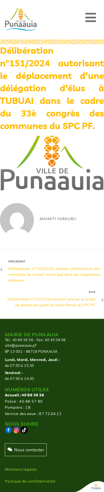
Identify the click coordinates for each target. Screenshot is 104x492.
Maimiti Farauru (58, 218)
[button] (91, 17)
